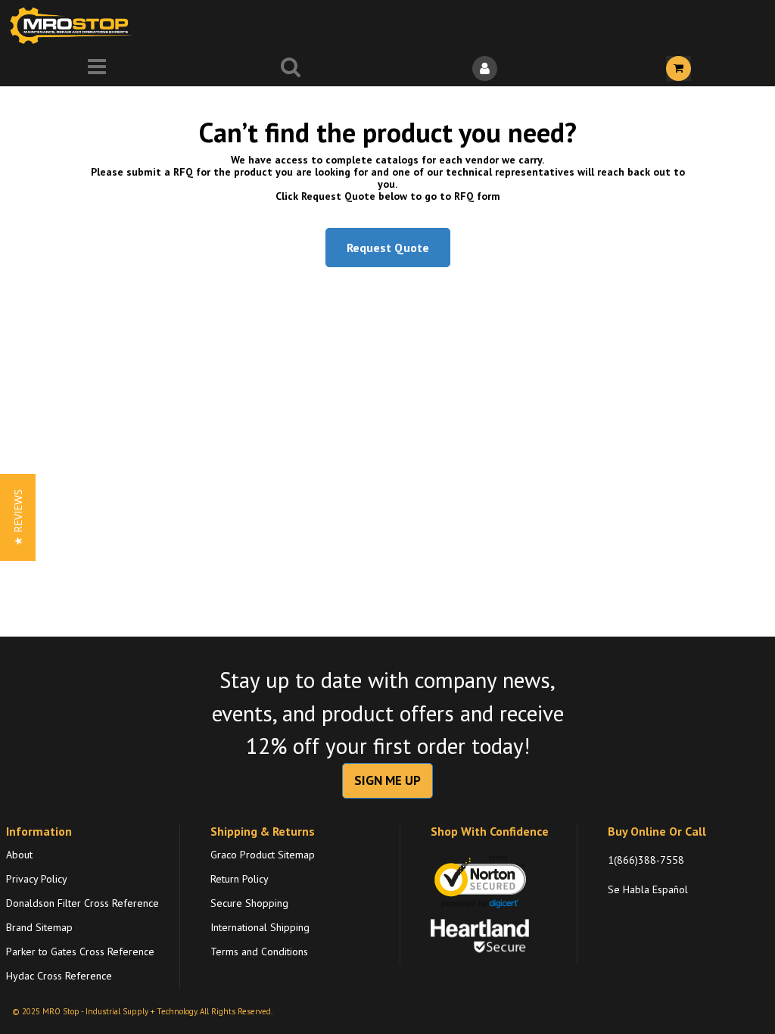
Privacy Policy (36, 879)
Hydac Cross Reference (59, 976)
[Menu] (97, 68)
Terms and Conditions (259, 951)
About (19, 854)
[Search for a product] (291, 68)
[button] (18, 517)
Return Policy (239, 879)
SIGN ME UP (387, 780)
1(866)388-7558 (646, 860)
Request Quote (388, 247)
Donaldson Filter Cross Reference (82, 903)
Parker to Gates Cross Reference (80, 951)
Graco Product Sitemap (262, 854)
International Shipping (260, 927)
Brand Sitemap (39, 927)
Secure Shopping (249, 903)
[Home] (74, 25)
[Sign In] (484, 68)
